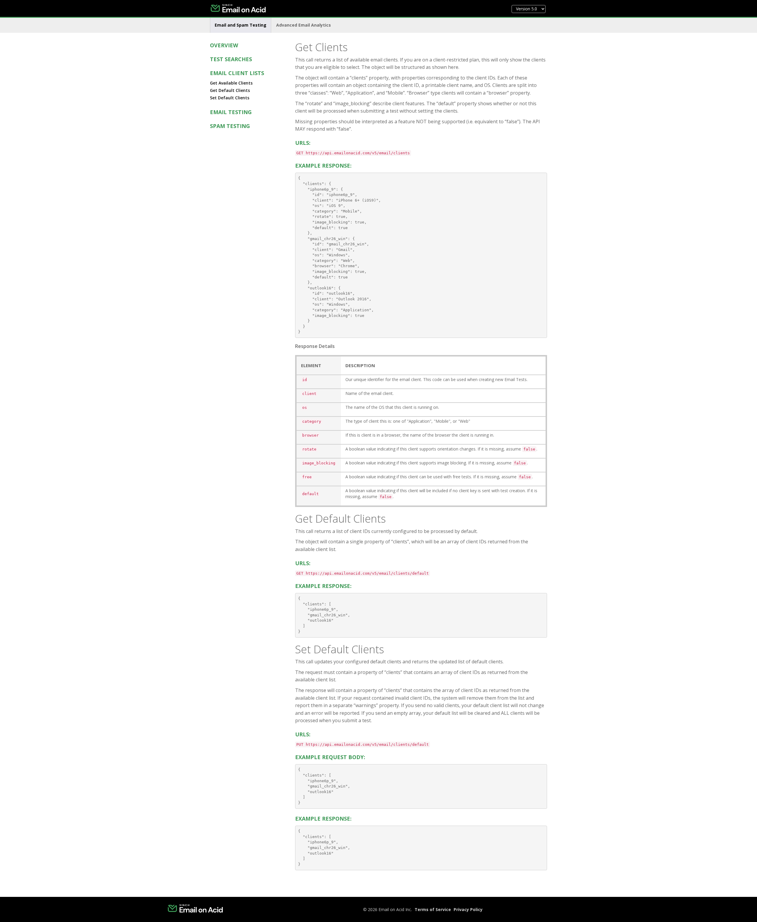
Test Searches (231, 59)
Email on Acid (242, 9)
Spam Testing (230, 125)
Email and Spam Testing (240, 25)
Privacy (468, 909)
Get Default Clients (230, 90)
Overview (224, 45)
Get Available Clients (231, 83)
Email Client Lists (237, 73)
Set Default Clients (229, 98)
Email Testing (231, 112)
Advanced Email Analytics (303, 25)
